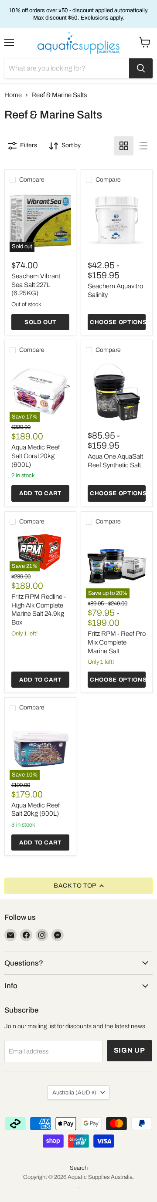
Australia (74, 1092)
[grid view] (123, 145)
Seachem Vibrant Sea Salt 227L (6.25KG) (35, 285)
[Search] (141, 68)
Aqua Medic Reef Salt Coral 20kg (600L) (35, 456)
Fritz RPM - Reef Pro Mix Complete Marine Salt (117, 642)
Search (79, 1168)
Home (13, 94)
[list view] (143, 145)
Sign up (130, 1050)
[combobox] (66, 68)
